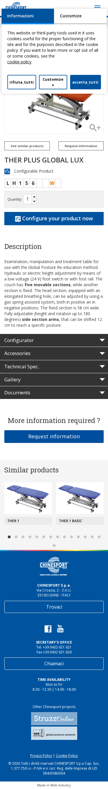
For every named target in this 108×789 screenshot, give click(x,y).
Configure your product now (57, 218)
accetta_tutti (85, 82)
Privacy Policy (41, 755)
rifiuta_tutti (22, 82)
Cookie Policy (67, 755)
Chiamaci (54, 663)
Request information (54, 436)
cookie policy (19, 61)
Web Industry (60, 785)
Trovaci (54, 607)
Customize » (53, 82)
